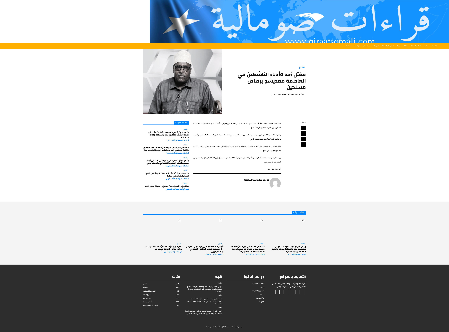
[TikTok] (292, 292)
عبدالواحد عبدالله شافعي (177, 189)
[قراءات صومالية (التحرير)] (275, 183)
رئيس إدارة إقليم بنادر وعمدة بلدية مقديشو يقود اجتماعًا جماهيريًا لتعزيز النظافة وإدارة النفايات (168, 134)
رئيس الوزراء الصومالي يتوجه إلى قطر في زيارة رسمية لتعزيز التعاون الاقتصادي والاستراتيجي (168, 162)
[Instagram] (297, 292)
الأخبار (302, 67)
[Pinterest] (303, 139)
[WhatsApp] (303, 144)
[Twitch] (287, 292)
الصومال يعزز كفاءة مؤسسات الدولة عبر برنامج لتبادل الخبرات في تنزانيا (167, 174)
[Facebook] (303, 128)
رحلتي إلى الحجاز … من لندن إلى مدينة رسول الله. (167, 186)
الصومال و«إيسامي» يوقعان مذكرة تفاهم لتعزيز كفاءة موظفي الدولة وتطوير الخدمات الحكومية (166, 149)
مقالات (185, 183)
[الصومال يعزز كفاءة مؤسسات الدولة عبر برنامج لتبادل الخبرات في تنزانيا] (162, 229)
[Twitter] (303, 133)
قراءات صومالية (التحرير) (282, 94)
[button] (83, 46)
